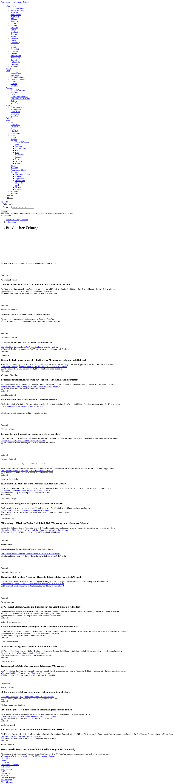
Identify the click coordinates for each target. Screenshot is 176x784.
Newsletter (19, 187)
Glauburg (14, 32)
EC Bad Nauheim (17, 77)
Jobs (2, 213)
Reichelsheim (16, 56)
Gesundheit (19, 155)
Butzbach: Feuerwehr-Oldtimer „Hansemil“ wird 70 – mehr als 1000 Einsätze (30, 554)
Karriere (18, 157)
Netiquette (19, 183)
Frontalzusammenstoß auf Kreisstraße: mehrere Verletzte (22, 406)
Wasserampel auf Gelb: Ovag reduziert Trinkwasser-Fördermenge (26, 673)
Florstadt (14, 25)
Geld (17, 153)
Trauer (13, 94)
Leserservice (15, 112)
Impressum (19, 178)
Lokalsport (15, 75)
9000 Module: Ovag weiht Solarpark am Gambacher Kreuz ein (25, 510)
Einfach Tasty (20, 148)
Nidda (13, 45)
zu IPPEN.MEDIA (57, 213)
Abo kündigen (6, 780)
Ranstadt (14, 53)
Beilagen (14, 101)
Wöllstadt (14, 64)
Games (18, 150)
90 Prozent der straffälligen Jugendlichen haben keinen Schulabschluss (27, 697)
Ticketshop (68, 213)
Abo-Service (45, 213)
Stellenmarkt (15, 92)
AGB (17, 185)
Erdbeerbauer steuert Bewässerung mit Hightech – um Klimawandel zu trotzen (30, 387)
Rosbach (14, 60)
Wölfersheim (15, 62)
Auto (17, 144)
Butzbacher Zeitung (18, 10)
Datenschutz (20, 181)
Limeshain (14, 41)
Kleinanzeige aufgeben (19, 97)
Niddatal (14, 47)
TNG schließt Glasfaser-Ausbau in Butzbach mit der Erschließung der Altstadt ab (31, 613)
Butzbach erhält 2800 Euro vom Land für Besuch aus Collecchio (25, 736)
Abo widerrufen (7, 782)
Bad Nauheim (16, 15)
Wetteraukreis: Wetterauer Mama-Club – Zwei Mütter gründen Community (29, 756)
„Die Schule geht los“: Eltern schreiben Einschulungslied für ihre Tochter (28, 716)
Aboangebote (16, 110)
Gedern (13, 30)
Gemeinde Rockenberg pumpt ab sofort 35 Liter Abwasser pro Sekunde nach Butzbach (34, 367)
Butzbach (14, 21)
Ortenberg (14, 51)
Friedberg (14, 28)
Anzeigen (4, 775)
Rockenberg (15, 58)
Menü (3, 202)
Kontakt (18, 176)
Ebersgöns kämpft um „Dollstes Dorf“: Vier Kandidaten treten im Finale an (29, 347)
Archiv (31, 213)
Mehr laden (5, 758)
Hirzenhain (15, 34)
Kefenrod (14, 38)
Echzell (13, 23)
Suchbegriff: (7, 207)
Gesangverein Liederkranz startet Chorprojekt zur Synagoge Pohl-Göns (28, 319)
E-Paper (37, 213)
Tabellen (14, 81)
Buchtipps (19, 146)
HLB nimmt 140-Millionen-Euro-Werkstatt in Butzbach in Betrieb (26, 490)
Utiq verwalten (6, 769)
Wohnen (18, 161)
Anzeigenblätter (23, 213)
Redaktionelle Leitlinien (10, 765)
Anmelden (13, 213)
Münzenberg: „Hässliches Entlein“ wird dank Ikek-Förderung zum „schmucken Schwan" (34, 530)
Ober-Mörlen (15, 49)
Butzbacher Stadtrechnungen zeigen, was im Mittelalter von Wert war (27, 471)
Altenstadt (14, 12)
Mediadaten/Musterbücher (20, 99)
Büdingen (14, 19)
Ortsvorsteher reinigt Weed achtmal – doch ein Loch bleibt (23, 653)
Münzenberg (15, 43)
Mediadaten (5, 773)
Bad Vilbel (15, 17)
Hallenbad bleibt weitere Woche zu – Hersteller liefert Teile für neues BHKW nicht (32, 584)
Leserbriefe (15, 114)
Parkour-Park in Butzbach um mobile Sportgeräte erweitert (23, 441)
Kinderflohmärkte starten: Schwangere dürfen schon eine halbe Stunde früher (30, 633)
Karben (13, 36)
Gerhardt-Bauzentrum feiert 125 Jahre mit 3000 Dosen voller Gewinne (27, 291)
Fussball (14, 84)
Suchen (4, 211)
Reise (17, 159)
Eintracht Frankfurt (18, 79)
